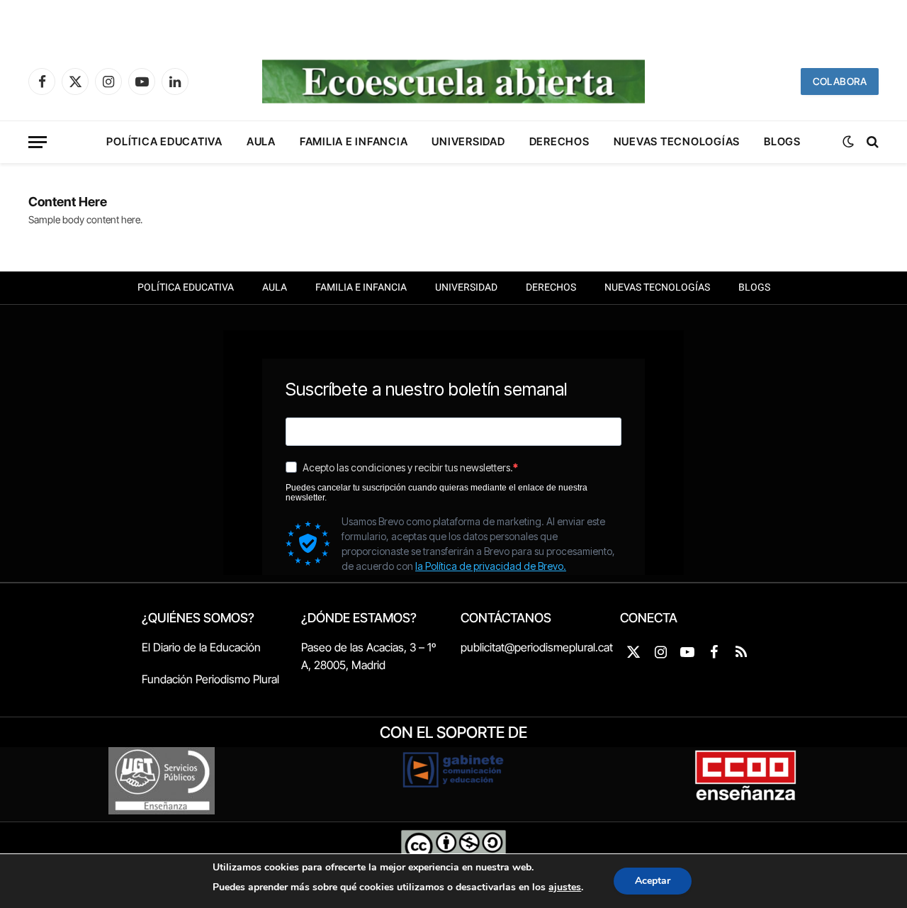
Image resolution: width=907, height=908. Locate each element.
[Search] (871, 142)
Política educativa (164, 141)
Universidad (468, 141)
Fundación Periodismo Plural (210, 679)
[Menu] (37, 142)
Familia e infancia (354, 141)
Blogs (782, 141)
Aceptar (652, 880)
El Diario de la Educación (201, 647)
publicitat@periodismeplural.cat (537, 647)
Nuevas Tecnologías (677, 141)
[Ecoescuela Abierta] (453, 81)
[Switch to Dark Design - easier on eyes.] (848, 141)
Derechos (559, 141)
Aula (261, 141)
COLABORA (840, 81)
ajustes (564, 887)
